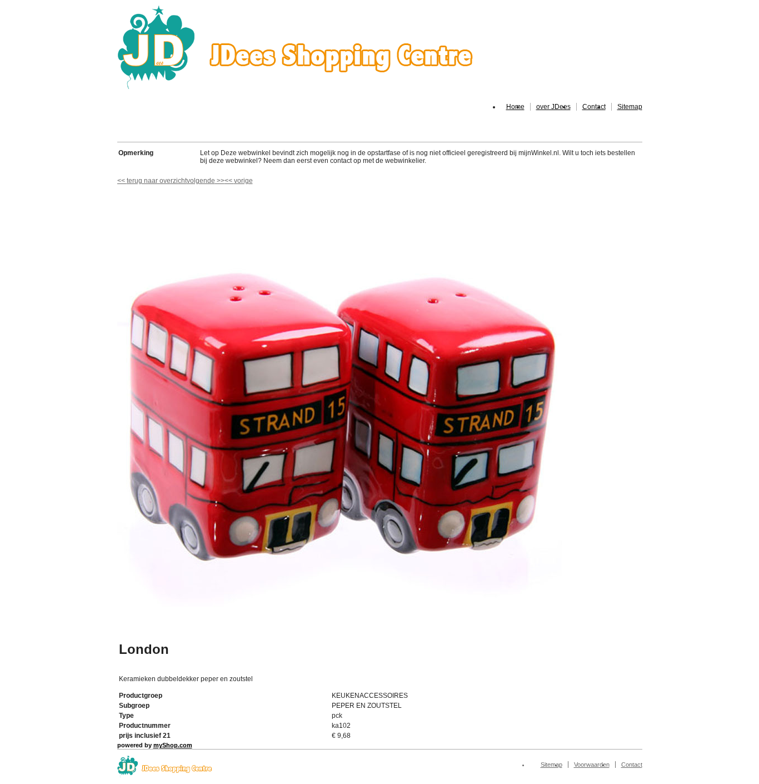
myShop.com (172, 745)
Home (515, 107)
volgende (205, 181)
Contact (594, 107)
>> (219, 181)
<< (229, 181)
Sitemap (629, 107)
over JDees (553, 107)
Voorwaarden (592, 764)
